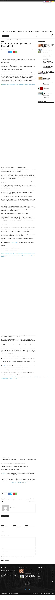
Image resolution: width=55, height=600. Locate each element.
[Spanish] (53, 1)
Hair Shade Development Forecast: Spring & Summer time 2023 (18, 527)
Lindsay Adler (14, 242)
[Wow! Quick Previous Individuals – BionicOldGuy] (40, 62)
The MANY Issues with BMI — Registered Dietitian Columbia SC (48, 93)
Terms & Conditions (47, 593)
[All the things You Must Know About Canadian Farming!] (40, 67)
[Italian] (50, 1)
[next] (52, 36)
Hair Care (4, 39)
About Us (32, 593)
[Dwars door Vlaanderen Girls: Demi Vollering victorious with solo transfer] (40, 72)
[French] (46, 1)
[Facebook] (9, 52)
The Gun (44, 87)
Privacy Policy (41, 593)
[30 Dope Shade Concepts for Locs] (40, 83)
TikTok (24, 482)
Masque (5, 365)
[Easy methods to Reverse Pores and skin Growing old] (40, 51)
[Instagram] (29, 589)
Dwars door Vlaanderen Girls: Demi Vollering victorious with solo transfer (48, 72)
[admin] (2, 49)
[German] (48, 1)
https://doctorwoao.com (13, 507)
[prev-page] (2, 531)
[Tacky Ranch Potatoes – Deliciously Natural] (40, 78)
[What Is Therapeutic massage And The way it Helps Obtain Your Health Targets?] (40, 45)
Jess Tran (19, 234)
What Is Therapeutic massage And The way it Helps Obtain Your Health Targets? (24, 36)
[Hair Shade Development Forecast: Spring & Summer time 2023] (18, 522)
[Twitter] (11, 52)
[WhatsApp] (16, 52)
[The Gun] (40, 88)
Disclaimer (52, 593)
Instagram (19, 482)
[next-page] (3, 531)
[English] (44, 1)
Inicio (2, 39)
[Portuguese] (51, 1)
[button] (52, 34)
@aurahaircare (13, 482)
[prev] (50, 36)
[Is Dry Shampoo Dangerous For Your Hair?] (30, 522)
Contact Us (36, 593)
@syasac (4, 473)
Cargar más (45, 97)
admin (4, 49)
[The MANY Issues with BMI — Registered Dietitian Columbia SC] (40, 93)
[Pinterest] (14, 52)
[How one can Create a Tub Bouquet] (6, 522)
